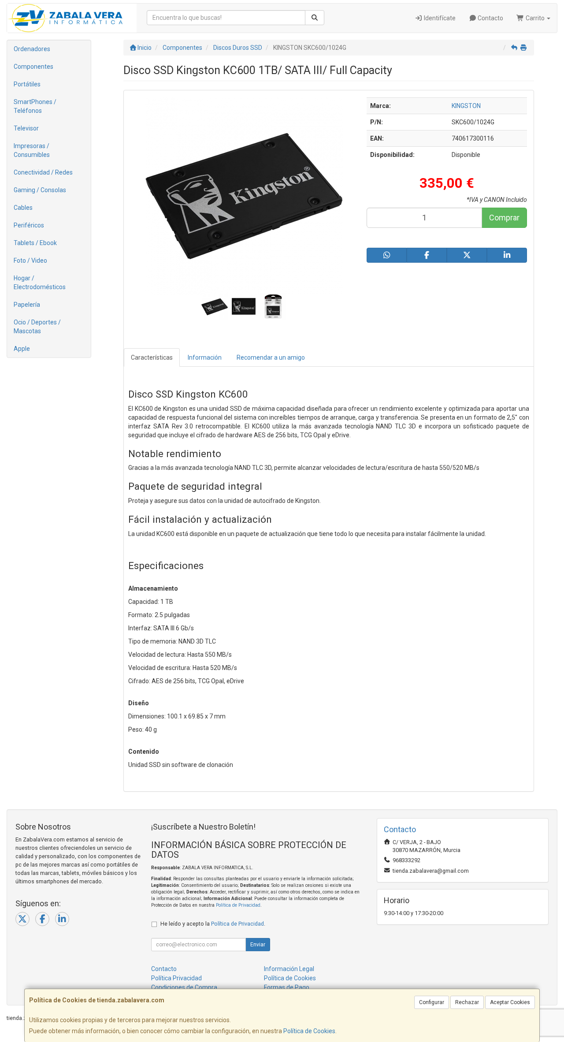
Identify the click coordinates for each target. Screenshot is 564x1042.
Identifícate (439, 18)
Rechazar (467, 1002)
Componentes (33, 66)
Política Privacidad (176, 978)
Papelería (27, 304)
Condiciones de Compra (184, 987)
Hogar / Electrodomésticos (40, 282)
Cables (23, 207)
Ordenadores (32, 48)
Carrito (535, 18)
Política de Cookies (309, 1031)
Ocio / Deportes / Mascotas (37, 327)
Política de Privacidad (238, 905)
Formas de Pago (286, 987)
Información (205, 357)
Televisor (26, 128)
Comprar (504, 217)
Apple (22, 348)
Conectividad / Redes (43, 172)
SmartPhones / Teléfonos (35, 106)
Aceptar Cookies (510, 1002)
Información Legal (289, 968)
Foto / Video (30, 260)
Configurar (431, 1002)
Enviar (257, 945)
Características (152, 357)
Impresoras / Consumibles (32, 150)
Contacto (489, 18)
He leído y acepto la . (212, 923)
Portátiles (27, 84)
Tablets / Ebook (35, 242)
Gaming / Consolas (40, 190)
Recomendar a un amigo (271, 357)
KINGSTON (466, 105)
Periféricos (29, 225)
